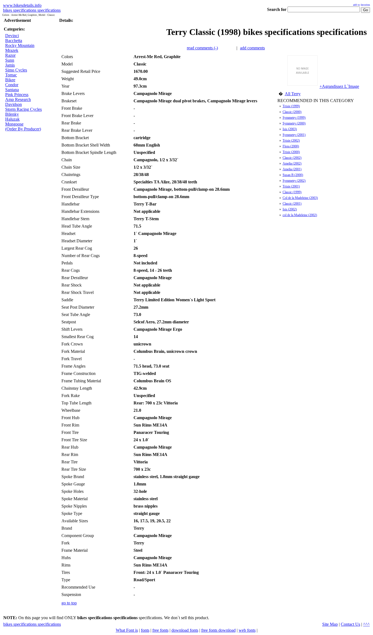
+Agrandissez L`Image (339, 86)
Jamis (10, 65)
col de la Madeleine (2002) (300, 215)
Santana (12, 89)
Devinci (12, 35)
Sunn (9, 60)
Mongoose (14, 124)
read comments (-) (202, 48)
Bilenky (12, 114)
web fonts (247, 630)
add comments (252, 48)
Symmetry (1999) (294, 118)
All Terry (293, 93)
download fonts (184, 630)
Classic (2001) (292, 203)
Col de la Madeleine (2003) (300, 198)
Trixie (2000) (291, 152)
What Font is (127, 630)
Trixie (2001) (291, 186)
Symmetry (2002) (294, 181)
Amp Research (18, 99)
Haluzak (12, 119)
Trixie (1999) (291, 106)
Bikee (10, 79)
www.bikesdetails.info (22, 5)
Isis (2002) (290, 209)
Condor (11, 84)
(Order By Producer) (23, 129)
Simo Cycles (16, 70)
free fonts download (218, 630)
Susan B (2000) (293, 175)
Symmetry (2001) (294, 135)
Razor (10, 55)
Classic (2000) (292, 112)
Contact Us (350, 624)
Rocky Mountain (19, 45)
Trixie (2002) (291, 140)
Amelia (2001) (292, 169)
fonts (145, 630)
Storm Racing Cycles (23, 109)
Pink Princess (16, 94)
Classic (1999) (292, 192)
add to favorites (361, 4)
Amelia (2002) (292, 163)
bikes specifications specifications (32, 10)
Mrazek (11, 50)
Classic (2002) (292, 158)
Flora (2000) (291, 146)
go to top (69, 603)
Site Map (330, 624)
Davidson (13, 104)
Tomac (11, 75)
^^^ (366, 624)
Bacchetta (13, 40)
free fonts (160, 630)
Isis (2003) (290, 129)
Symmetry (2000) (294, 123)
